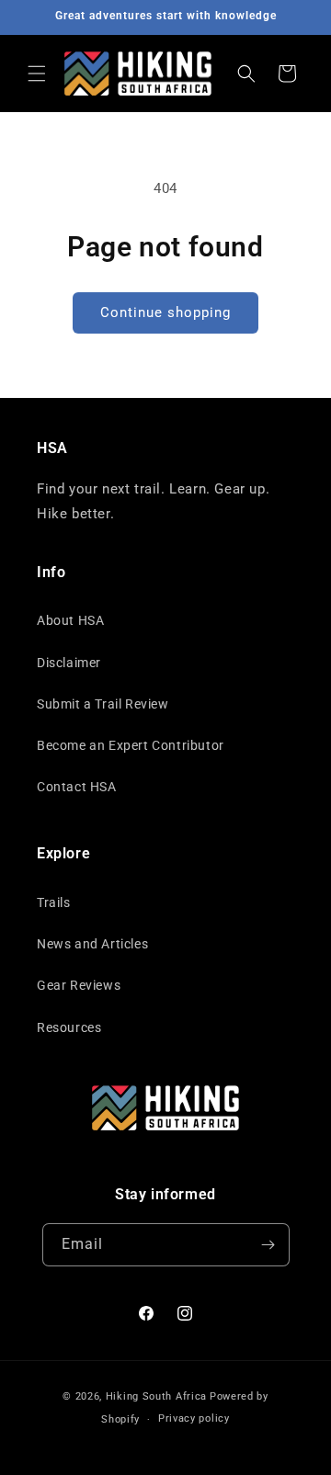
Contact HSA (77, 786)
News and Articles (92, 943)
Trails (54, 902)
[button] (37, 73)
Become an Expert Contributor (130, 745)
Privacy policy (194, 1418)
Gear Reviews (78, 985)
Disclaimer (69, 662)
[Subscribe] (268, 1244)
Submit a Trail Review (103, 704)
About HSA (70, 620)
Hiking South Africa (156, 1396)
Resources (69, 1027)
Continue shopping (165, 312)
